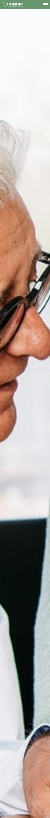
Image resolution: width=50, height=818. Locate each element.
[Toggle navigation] (45, 4)
